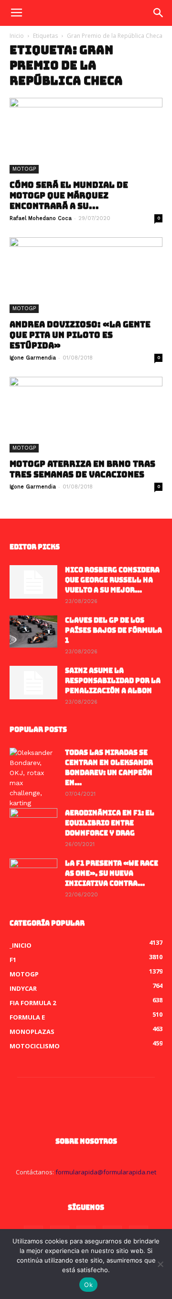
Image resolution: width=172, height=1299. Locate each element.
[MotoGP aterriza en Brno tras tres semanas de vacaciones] (86, 414)
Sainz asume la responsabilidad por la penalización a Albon (113, 680)
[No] (160, 1264)
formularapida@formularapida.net (105, 1172)
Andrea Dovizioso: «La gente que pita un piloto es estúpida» (80, 335)
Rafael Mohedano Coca (41, 218)
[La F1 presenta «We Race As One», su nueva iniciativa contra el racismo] (33, 875)
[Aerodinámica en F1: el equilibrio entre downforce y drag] (33, 825)
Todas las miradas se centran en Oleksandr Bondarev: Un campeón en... (109, 767)
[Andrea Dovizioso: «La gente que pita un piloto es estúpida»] (86, 275)
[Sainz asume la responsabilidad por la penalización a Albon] (33, 682)
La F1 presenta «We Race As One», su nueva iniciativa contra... (111, 873)
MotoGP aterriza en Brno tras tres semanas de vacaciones (82, 469)
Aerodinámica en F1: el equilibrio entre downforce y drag (109, 823)
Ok (88, 1284)
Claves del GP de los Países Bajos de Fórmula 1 (113, 630)
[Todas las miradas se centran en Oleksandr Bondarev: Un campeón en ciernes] (33, 778)
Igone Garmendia (33, 358)
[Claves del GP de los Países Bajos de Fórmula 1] (33, 631)
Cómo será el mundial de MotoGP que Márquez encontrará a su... (69, 195)
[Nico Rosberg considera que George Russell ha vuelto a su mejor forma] (33, 582)
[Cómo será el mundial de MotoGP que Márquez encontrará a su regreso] (86, 136)
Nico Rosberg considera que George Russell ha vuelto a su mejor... (112, 580)
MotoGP (24, 169)
